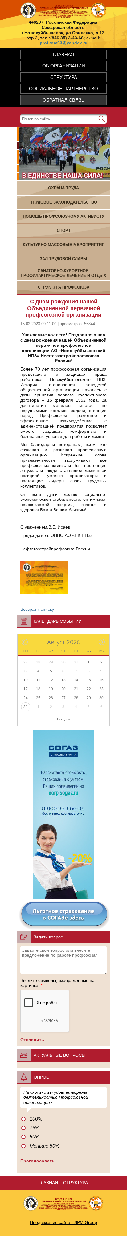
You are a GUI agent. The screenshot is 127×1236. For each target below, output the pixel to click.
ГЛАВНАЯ (63, 54)
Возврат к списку (37, 609)
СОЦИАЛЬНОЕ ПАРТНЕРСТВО (63, 88)
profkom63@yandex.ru (64, 42)
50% (34, 1136)
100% (36, 1118)
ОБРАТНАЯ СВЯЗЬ (63, 100)
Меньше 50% (44, 1146)
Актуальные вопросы (59, 1055)
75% (34, 1127)
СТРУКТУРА (63, 77)
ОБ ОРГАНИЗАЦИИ (63, 65)
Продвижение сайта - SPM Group (63, 1222)
